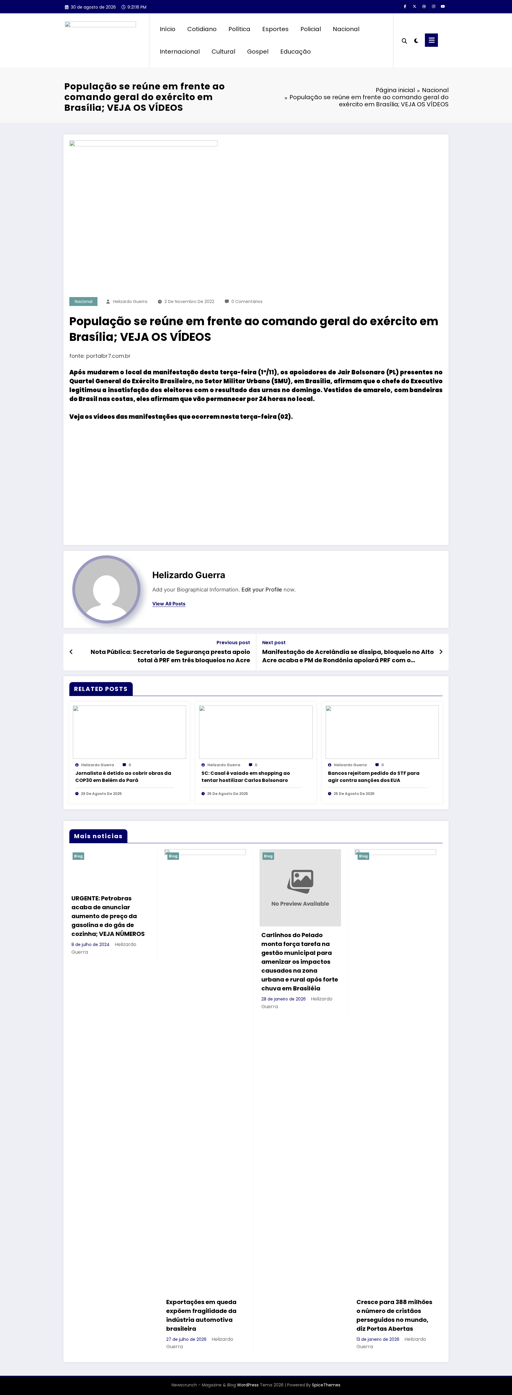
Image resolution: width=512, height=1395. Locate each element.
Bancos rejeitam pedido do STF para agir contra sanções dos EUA (374, 777)
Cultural (223, 51)
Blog (78, 856)
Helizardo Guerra (130, 301)
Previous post (233, 642)
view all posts (168, 604)
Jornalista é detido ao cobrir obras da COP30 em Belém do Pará (123, 777)
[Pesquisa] (404, 40)
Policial (310, 29)
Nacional (346, 29)
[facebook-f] (405, 6)
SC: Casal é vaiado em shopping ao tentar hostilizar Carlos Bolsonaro (245, 777)
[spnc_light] (416, 40)
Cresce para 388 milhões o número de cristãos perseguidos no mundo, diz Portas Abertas (394, 1315)
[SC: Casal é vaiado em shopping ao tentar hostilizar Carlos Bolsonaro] (255, 732)
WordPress (248, 1385)
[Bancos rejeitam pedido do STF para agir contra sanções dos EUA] (382, 732)
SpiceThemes (326, 1385)
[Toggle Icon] (431, 40)
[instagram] (433, 6)
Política (239, 29)
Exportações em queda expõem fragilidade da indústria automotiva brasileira (201, 1315)
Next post (274, 642)
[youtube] (443, 6)
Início (167, 29)
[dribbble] (424, 6)
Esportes (275, 29)
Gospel (257, 51)
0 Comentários (247, 301)
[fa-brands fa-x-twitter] (414, 6)
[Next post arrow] (441, 652)
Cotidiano (202, 29)
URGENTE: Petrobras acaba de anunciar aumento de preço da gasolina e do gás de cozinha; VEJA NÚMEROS (108, 916)
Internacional (180, 51)
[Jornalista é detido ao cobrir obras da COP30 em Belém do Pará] (129, 732)
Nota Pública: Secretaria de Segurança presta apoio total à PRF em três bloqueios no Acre (170, 656)
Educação (295, 51)
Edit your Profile (261, 589)
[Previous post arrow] (71, 652)
